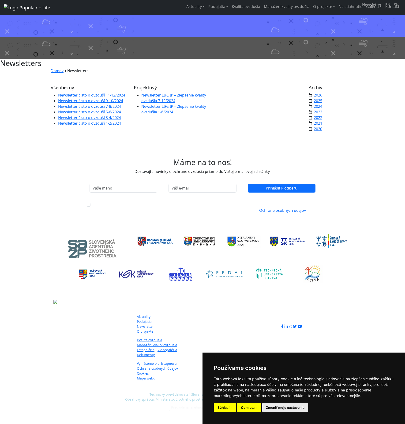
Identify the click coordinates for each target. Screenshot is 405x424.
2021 (318, 123)
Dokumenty (146, 355)
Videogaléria (167, 350)
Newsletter (145, 326)
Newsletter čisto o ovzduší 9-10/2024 (90, 100)
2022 (318, 117)
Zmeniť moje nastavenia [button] (285, 407)
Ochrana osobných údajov (157, 368)
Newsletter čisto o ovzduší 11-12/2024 (91, 95)
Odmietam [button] (249, 407)
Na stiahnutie (350, 6)
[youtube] (300, 326)
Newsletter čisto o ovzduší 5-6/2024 (89, 112)
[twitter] (295, 326)
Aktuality (194, 6)
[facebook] (282, 326)
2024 (318, 106)
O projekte (322, 6)
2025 (318, 100)
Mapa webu (146, 378)
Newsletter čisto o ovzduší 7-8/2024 (89, 106)
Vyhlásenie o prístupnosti (157, 363)
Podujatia (216, 6)
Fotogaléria (145, 350)
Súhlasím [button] (225, 407)
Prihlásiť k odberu (281, 188)
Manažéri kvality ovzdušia (286, 6)
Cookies (143, 373)
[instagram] (290, 326)
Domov (57, 70)
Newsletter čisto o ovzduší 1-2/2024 (89, 123)
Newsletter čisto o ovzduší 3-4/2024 (89, 117)
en (387, 4)
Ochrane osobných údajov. (283, 210)
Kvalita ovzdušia (246, 6)
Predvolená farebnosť (188, 407)
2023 (318, 112)
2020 (318, 128)
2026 (318, 95)
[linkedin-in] (286, 326)
